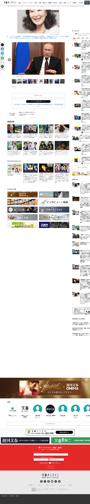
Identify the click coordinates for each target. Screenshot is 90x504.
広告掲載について (31, 485)
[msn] (55, 481)
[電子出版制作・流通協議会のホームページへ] (33, 490)
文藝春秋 (50, 2)
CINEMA (60, 2)
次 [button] (67, 59)
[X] (45, 481)
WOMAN (55, 2)
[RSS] (59, 481)
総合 (76, 33)
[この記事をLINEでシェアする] (2, 58)
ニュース (81, 33)
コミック (69, 2)
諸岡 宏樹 (84, 49)
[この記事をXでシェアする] (2, 45)
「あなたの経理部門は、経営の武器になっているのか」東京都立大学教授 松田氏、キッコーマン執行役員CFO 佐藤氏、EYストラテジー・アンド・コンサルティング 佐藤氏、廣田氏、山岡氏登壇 (62, 178)
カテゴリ (30, 2)
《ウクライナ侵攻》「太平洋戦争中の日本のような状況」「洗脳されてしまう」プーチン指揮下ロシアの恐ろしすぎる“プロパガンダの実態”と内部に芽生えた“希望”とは (38, 37)
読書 (65, 2)
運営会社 (70, 485)
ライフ (86, 35)
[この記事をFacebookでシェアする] (2, 49)
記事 (11, 6)
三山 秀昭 (84, 97)
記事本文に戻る (38, 95)
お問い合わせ (40, 485)
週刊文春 (44, 2)
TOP (8, 6)
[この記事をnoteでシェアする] (2, 62)
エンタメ (80, 35)
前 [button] (9, 59)
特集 (36, 2)
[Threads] (48, 481)
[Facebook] (41, 481)
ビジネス (88, 33)
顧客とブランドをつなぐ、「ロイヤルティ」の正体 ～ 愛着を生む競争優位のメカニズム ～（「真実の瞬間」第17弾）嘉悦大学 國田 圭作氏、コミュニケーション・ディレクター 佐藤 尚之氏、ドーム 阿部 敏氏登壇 (30, 178)
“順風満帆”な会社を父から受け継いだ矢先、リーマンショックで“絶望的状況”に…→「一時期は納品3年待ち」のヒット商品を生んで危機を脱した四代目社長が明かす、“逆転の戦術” (46, 178)
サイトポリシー (63, 485)
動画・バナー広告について (51, 485)
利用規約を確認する (44, 462)
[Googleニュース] (52, 481)
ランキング (24, 2)
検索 (82, 2)
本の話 (17, 495)
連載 (40, 2)
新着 (20, 2)
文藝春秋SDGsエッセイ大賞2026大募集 (13, 175)
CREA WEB (11, 495)
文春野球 (74, 2)
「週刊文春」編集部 (86, 59)
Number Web (4, 495)
